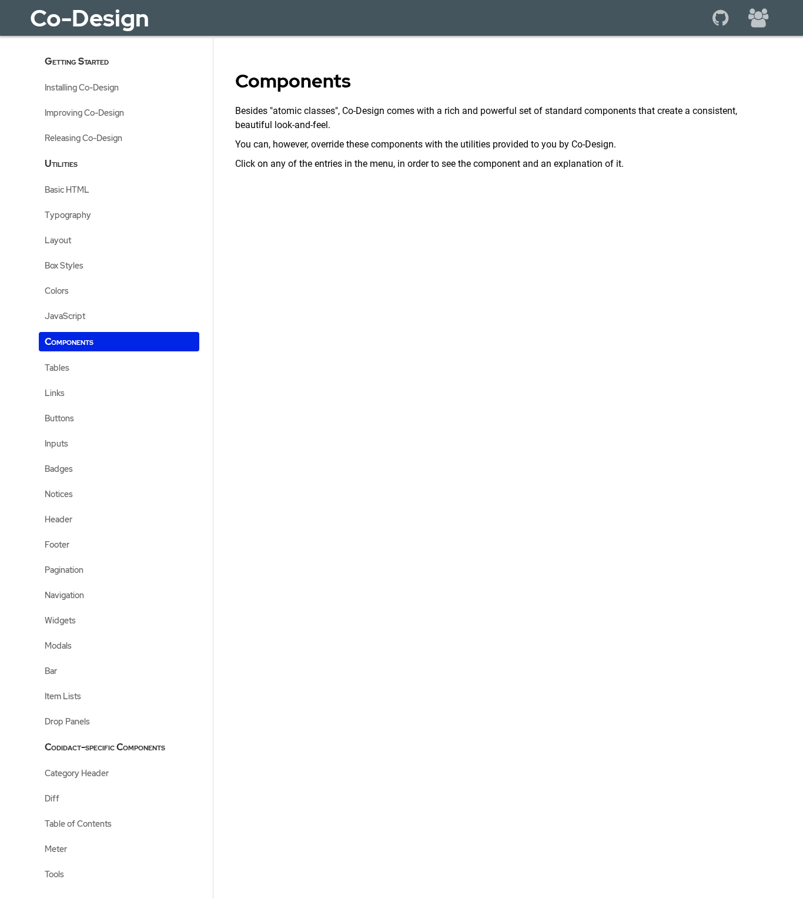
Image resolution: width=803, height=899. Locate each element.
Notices (59, 493)
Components (69, 342)
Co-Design (89, 17)
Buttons (59, 418)
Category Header (77, 773)
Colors (57, 290)
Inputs (56, 443)
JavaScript (65, 315)
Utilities (61, 163)
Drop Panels (67, 721)
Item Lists (63, 696)
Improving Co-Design (84, 112)
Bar (51, 670)
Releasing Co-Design (83, 137)
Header (58, 519)
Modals (58, 645)
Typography (68, 214)
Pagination (64, 569)
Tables (57, 367)
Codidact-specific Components (105, 747)
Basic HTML (67, 189)
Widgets (60, 620)
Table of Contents (78, 823)
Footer (57, 544)
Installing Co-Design (82, 87)
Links (55, 392)
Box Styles (64, 265)
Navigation (64, 595)
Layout (58, 240)
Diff (52, 798)
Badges (59, 468)
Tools (54, 874)
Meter (56, 848)
